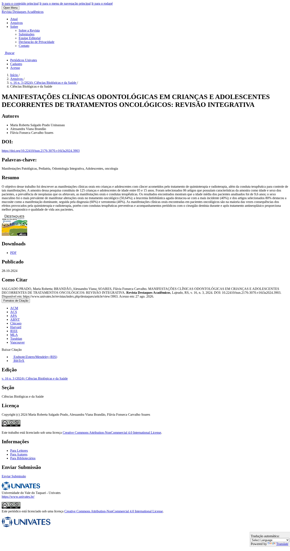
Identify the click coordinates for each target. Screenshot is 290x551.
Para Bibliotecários (22, 458)
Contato (24, 46)
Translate (282, 544)
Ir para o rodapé (102, 3)
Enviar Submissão (14, 476)
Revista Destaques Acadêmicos (23, 12)
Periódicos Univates (23, 60)
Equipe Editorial (30, 38)
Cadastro (16, 64)
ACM (14, 308)
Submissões (26, 34)
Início (14, 75)
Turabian (16, 338)
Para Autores (18, 454)
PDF (13, 253)
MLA (14, 335)
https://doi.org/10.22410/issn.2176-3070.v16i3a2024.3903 (41, 150)
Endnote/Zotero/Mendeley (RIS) (35, 357)
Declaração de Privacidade (36, 42)
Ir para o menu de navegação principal (65, 3)
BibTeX (18, 360)
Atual (14, 19)
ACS (13, 312)
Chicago (15, 323)
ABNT (15, 319)
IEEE (14, 331)
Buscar (9, 53)
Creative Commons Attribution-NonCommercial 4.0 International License (112, 432)
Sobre (14, 26)
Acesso (15, 68)
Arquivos (16, 23)
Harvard (15, 327)
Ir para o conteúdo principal (20, 3)
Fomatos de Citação (15, 300)
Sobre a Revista (29, 30)
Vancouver (17, 342)
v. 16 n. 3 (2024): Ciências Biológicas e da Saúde (43, 82)
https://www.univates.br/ (18, 496)
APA (13, 315)
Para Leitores (19, 450)
